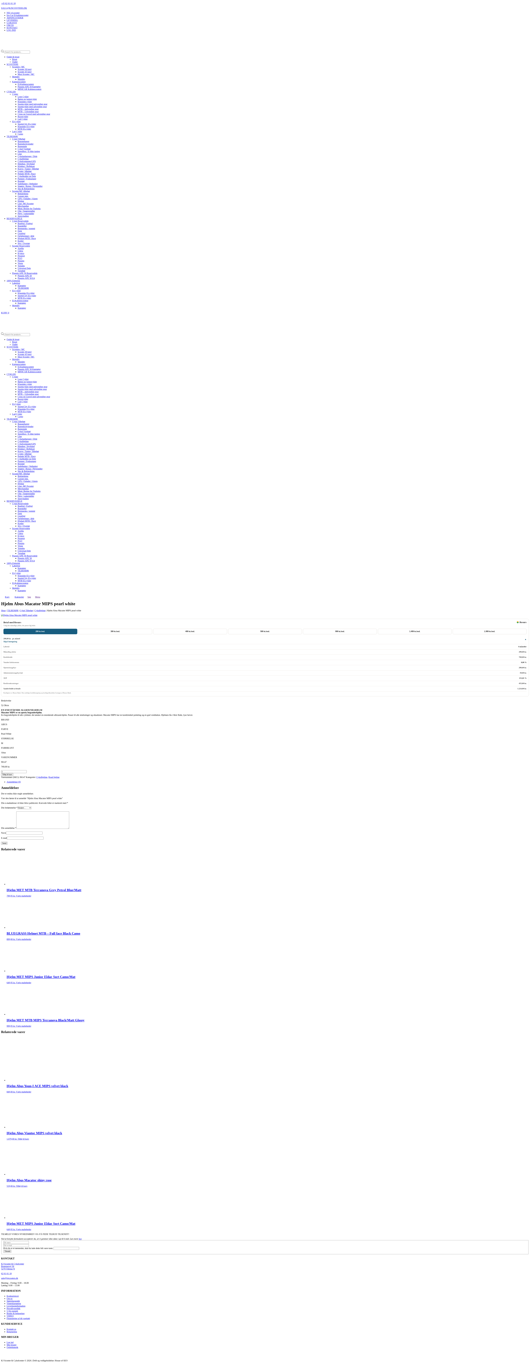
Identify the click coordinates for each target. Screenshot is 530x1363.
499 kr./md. (190, 631)
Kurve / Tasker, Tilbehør (28, 169)
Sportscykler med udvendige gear (32, 106)
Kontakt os (11, 1329)
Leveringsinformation (16, 1306)
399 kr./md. (115, 631)
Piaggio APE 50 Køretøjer (29, 87)
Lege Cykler (23, 96)
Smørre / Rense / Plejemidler (30, 186)
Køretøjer (22, 286)
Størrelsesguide (13, 1301)
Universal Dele (24, 268)
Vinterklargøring (14, 1303)
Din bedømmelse (9, 808)
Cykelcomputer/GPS (27, 161)
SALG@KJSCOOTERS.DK (14, 8)
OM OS (10, 25)
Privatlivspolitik (13, 1308)
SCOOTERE (12, 64)
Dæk (20, 231)
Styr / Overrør (24, 243)
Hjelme (21, 201)
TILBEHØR (12, 136)
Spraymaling (23, 216)
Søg (29, 597)
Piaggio (21, 261)
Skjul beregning (10, 642)
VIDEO (10, 1316)
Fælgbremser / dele (26, 236)
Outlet (15, 62)
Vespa (20, 263)
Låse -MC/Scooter (26, 203)
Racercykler (23, 116)
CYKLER (11, 92)
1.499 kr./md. (414, 631)
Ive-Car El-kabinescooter (17, 15)
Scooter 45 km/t (24, 72)
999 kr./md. (340, 631)
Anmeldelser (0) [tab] (14, 782)
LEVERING (12, 20)
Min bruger (11, 1345)
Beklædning (23, 193)
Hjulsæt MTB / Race (27, 238)
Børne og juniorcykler (27, 99)
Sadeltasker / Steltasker (28, 184)
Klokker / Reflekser (26, 166)
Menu (37, 597)
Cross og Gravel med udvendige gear (34, 114)
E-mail (4, 838)
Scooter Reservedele (21, 246)
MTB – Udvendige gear (28, 111)
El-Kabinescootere (26, 84)
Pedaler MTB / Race (27, 174)
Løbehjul (16, 283)
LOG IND (11, 30)
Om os (9, 1298)
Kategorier (19, 597)
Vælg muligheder (23, 896)
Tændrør (21, 271)
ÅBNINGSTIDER (15, 18)
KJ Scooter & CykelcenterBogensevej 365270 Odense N (12, 1266)
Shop (3, 610)
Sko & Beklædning (26, 189)
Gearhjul (21, 233)
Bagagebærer (23, 141)
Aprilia (21, 248)
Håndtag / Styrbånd (26, 164)
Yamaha (21, 266)
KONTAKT (12, 28)
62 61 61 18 (6, 1273)
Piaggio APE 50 (25, 276)
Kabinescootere (19, 82)
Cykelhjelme (23, 159)
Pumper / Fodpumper (27, 179)
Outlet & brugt (13, 57)
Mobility (16, 77)
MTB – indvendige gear (28, 109)
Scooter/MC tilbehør (21, 191)
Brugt (14, 59)
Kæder (21, 241)
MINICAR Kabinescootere (29, 89)
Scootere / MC (18, 67)
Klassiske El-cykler (26, 126)
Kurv (7, 597)
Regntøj (21, 181)
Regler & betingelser (16, 1313)
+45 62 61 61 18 (8, 3)
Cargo (20, 134)
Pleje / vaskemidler (26, 213)
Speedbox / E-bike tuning (29, 151)
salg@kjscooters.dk (9, 1278)
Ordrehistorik (12, 1347)
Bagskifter (22, 226)
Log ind (10, 1342)
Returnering (12, 1332)
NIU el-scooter (13, 13)
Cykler (15, 94)
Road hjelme (53, 777)
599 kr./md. (265, 631)
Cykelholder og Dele (27, 176)
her (80, 1239)
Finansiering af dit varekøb (18, 1318)
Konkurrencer (13, 1296)
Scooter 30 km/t (24, 69)
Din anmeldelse (8, 828)
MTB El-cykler (24, 129)
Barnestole (22, 146)
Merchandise (23, 206)
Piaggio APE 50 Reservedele (24, 273)
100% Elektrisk (13, 281)
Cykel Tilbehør (18, 139)
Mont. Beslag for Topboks (29, 208)
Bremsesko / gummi (26, 228)
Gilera (20, 251)
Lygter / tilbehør (25, 171)
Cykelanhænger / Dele (27, 156)
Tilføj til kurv (7, 775)
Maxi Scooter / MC (26, 74)
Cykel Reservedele (20, 221)
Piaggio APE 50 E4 (26, 278)
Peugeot (21, 256)
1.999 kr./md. (489, 631)
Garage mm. (23, 196)
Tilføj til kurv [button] (23, 1139)
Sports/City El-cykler (27, 124)
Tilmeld (7, 1251)
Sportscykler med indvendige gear (32, 104)
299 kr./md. (40, 631)
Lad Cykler (23, 119)
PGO (20, 258)
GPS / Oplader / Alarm (28, 198)
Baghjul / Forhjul (25, 223)
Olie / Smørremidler (26, 211)
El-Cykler (16, 121)
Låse (20, 154)
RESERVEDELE (14, 218)
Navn (3, 833)
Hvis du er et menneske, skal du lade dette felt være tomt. (28, 1248)
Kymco (21, 253)
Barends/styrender (25, 144)
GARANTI (12, 23)
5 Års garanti (12, 1311)
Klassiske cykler (25, 101)
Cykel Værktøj (24, 149)
